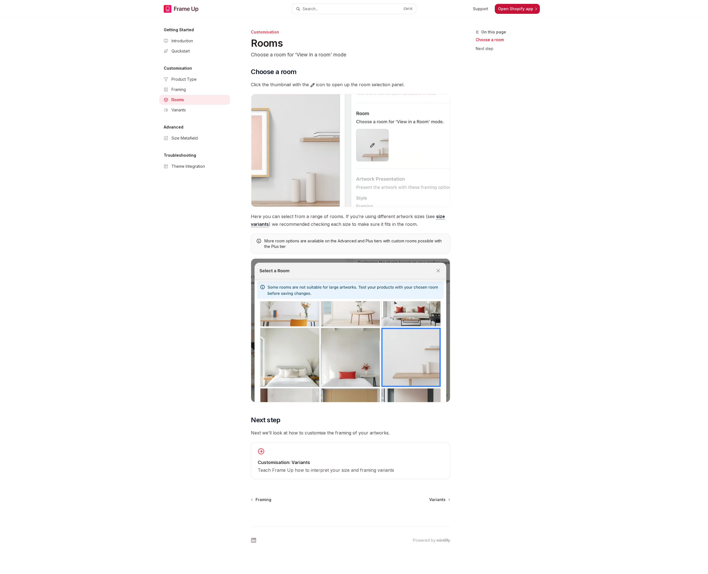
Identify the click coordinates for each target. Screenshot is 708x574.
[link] (350, 460)
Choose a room (490, 39)
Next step (484, 48)
